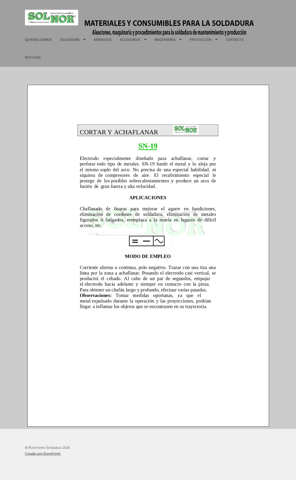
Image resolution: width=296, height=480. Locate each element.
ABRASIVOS (103, 39)
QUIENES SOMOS (38, 39)
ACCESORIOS (130, 39)
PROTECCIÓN (201, 39)
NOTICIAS (33, 57)
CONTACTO (235, 39)
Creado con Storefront (43, 453)
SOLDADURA (70, 39)
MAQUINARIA (165, 39)
